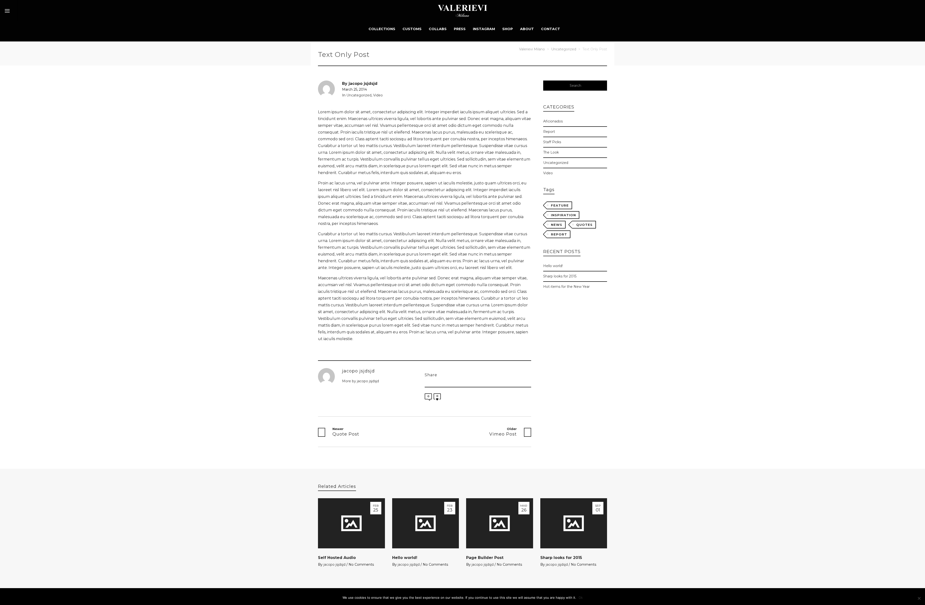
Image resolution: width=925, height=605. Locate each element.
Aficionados (555, 121)
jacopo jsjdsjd (334, 564)
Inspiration (563, 215)
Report (551, 131)
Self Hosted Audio (337, 557)
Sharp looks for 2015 (559, 276)
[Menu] (7, 11)
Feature (560, 205)
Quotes (584, 225)
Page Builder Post (484, 557)
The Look (553, 152)
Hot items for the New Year (566, 286)
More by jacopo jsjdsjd (361, 381)
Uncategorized (358, 95)
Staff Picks (554, 141)
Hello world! (553, 266)
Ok (581, 597)
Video (378, 95)
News (556, 225)
